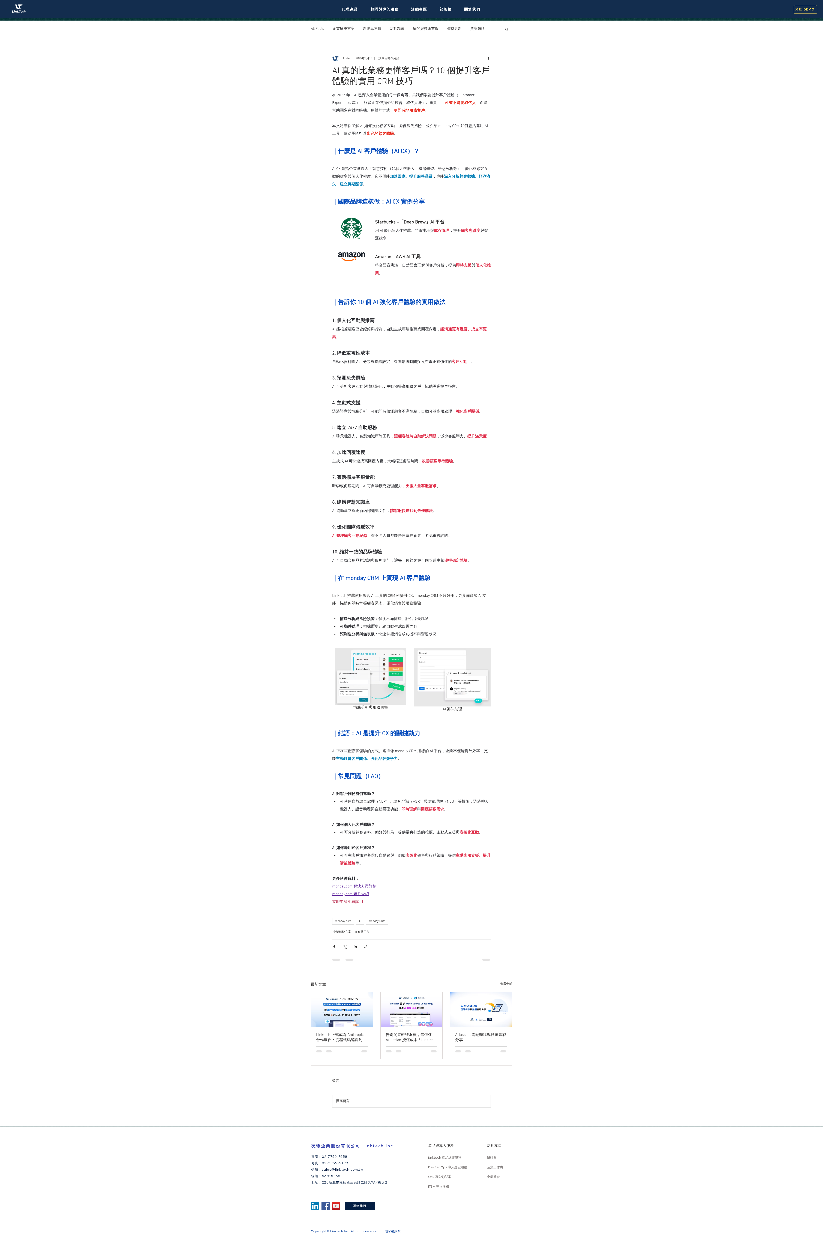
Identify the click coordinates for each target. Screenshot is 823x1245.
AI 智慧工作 (361, 932)
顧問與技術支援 (426, 29)
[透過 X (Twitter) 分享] (345, 947)
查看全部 (506, 984)
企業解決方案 (343, 29)
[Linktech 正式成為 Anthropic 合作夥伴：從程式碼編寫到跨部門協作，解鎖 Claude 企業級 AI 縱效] (342, 1009)
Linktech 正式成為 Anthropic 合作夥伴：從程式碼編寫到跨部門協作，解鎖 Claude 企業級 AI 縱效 (341, 1037)
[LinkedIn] (315, 1206)
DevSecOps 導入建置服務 (446, 1167)
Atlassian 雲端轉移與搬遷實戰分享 (480, 1037)
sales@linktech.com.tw (342, 1169)
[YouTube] (336, 1206)
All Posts (317, 29)
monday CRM (376, 921)
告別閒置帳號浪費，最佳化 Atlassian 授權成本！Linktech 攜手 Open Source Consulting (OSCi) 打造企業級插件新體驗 (411, 1037)
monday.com (343, 921)
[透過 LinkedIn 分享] (355, 947)
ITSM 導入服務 (438, 1186)
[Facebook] (325, 1206)
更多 (474, 29)
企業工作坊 (495, 1167)
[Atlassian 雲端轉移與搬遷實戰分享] (481, 1009)
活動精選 (397, 29)
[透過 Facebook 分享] (334, 947)
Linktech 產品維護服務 (444, 1157)
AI (360, 921)
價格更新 (454, 29)
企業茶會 (493, 1177)
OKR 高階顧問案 (439, 1177)
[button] (350, 9)
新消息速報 (372, 29)
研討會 (492, 1157)
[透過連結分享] (366, 947)
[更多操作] (488, 58)
